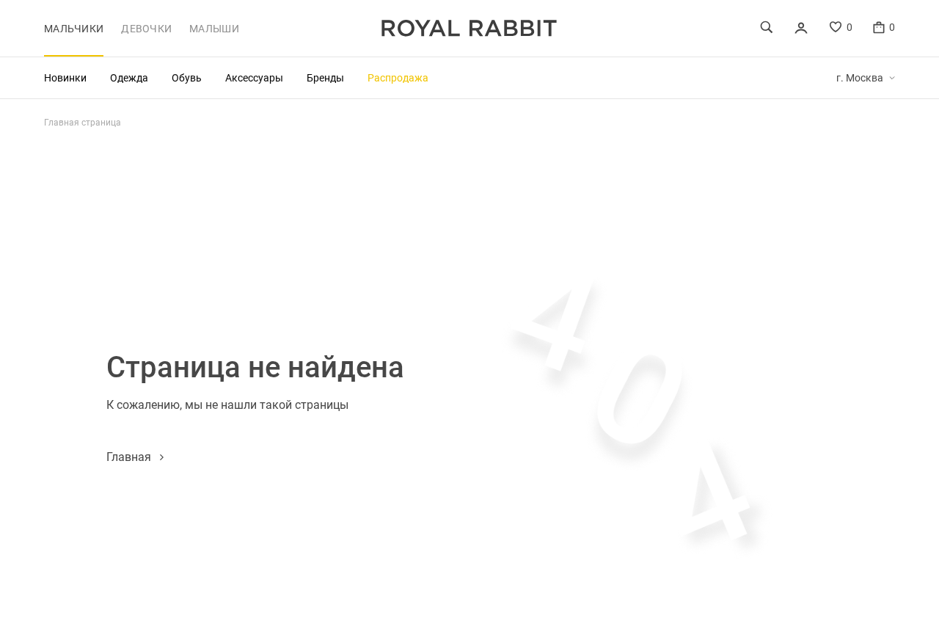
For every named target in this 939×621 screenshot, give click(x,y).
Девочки (146, 28)
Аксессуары (254, 77)
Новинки (65, 77)
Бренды (325, 77)
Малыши (214, 28)
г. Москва (859, 77)
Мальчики (73, 28)
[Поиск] (766, 27)
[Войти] (801, 28)
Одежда (129, 77)
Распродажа (398, 77)
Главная (128, 456)
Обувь (187, 77)
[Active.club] (469, 28)
